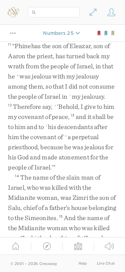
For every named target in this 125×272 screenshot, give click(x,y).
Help (82, 263)
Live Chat (106, 263)
